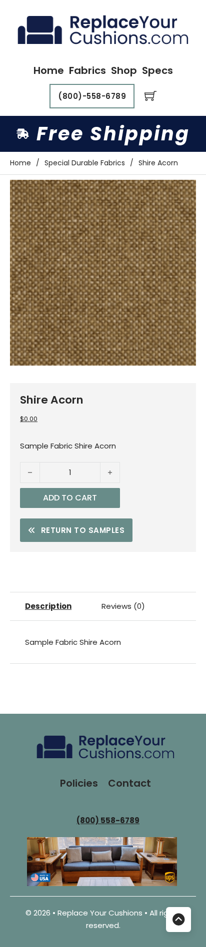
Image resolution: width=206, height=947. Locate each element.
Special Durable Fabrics (84, 163)
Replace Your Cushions (101, 913)
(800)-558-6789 (92, 96)
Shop (124, 70)
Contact (129, 783)
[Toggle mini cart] (150, 96)
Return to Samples (83, 530)
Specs (157, 70)
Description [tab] (48, 606)
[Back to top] (178, 919)
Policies (79, 783)
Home (49, 70)
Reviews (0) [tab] (123, 606)
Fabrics (87, 70)
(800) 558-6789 (108, 820)
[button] (182, 193)
